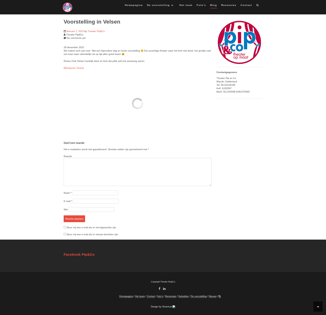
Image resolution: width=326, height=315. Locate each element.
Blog (213, 5)
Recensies (228, 5)
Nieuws (212, 296)
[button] (257, 5)
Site (66, 209)
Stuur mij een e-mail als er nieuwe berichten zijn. (93, 234)
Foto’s (201, 5)
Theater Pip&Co (96, 31)
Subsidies (183, 296)
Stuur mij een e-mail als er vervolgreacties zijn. (92, 227)
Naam (68, 192)
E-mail (68, 201)
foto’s (160, 296)
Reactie (68, 156)
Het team (185, 5)
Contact (246, 5)
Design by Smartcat (162, 306)
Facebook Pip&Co (79, 254)
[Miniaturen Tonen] (74, 68)
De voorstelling (158, 5)
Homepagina (134, 5)
